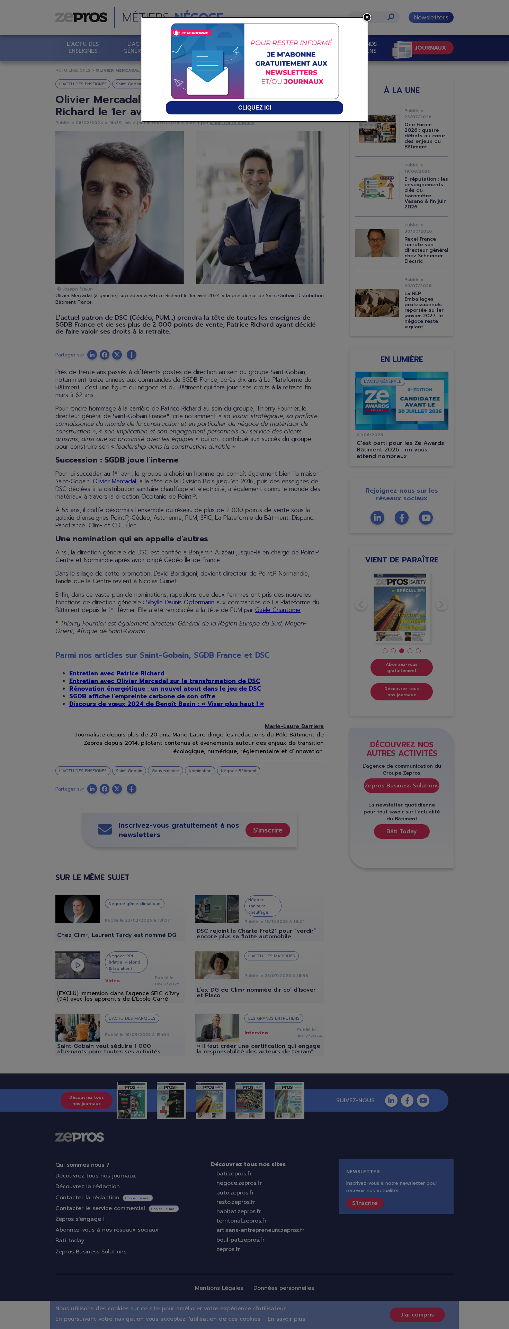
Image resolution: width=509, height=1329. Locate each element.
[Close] (367, 17)
